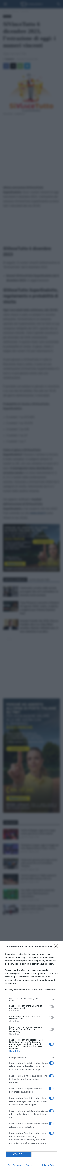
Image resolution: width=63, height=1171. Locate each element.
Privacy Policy (49, 1165)
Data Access (31, 1165)
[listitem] (31, 999)
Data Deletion (14, 1165)
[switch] (51, 1006)
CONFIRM (19, 1154)
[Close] (57, 947)
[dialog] (31, 1056)
